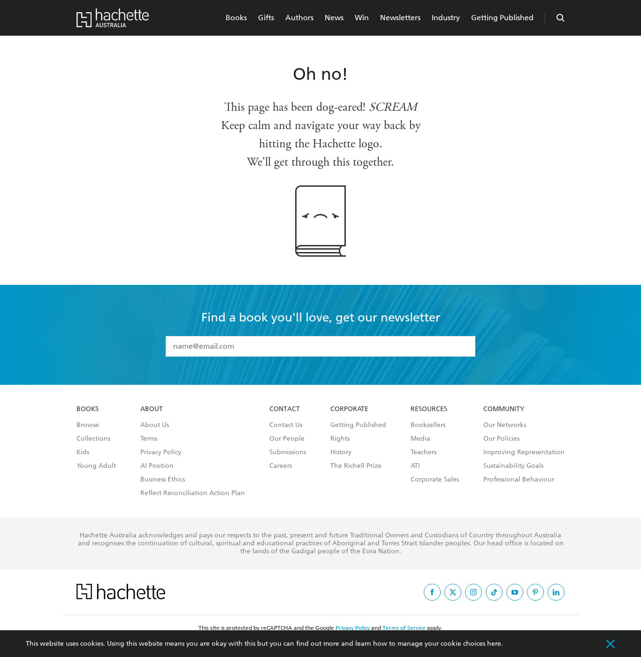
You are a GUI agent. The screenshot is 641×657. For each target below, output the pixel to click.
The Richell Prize (356, 466)
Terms (148, 438)
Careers (280, 466)
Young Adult (96, 466)
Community (503, 409)
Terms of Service (404, 628)
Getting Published (502, 17)
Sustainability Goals (513, 466)
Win (362, 17)
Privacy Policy (160, 452)
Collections (93, 438)
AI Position (157, 466)
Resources (429, 409)
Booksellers (428, 425)
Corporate (349, 409)
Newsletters (400, 17)
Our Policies (501, 438)
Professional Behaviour (518, 479)
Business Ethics (162, 479)
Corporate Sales (435, 479)
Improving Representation (524, 452)
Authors (299, 17)
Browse (87, 425)
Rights (340, 438)
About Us (154, 425)
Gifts (266, 17)
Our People (287, 438)
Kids (82, 452)
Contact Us (285, 425)
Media (420, 438)
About (151, 409)
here (494, 644)
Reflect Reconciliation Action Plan (192, 493)
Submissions (287, 452)
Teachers (423, 452)
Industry (446, 17)
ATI (415, 466)
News (334, 17)
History (340, 452)
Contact (284, 409)
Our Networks (504, 425)
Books (236, 17)
